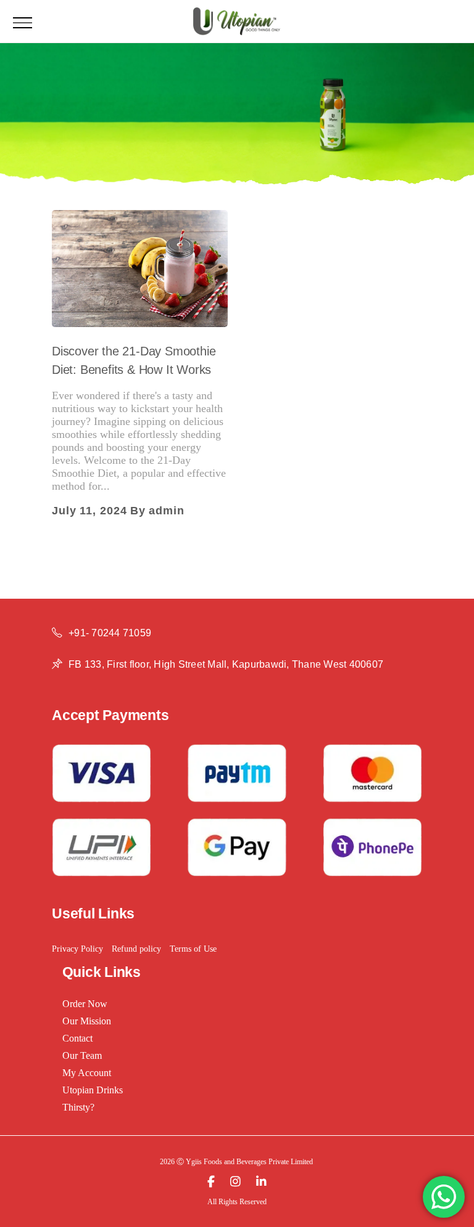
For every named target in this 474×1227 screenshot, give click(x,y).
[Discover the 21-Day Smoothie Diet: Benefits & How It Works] (140, 268)
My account (86, 1072)
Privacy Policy (77, 949)
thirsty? (78, 1107)
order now (84, 1003)
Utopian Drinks (92, 1090)
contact (77, 1038)
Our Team (82, 1055)
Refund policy (136, 949)
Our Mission (86, 1021)
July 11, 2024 (89, 510)
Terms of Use (193, 949)
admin (167, 510)
